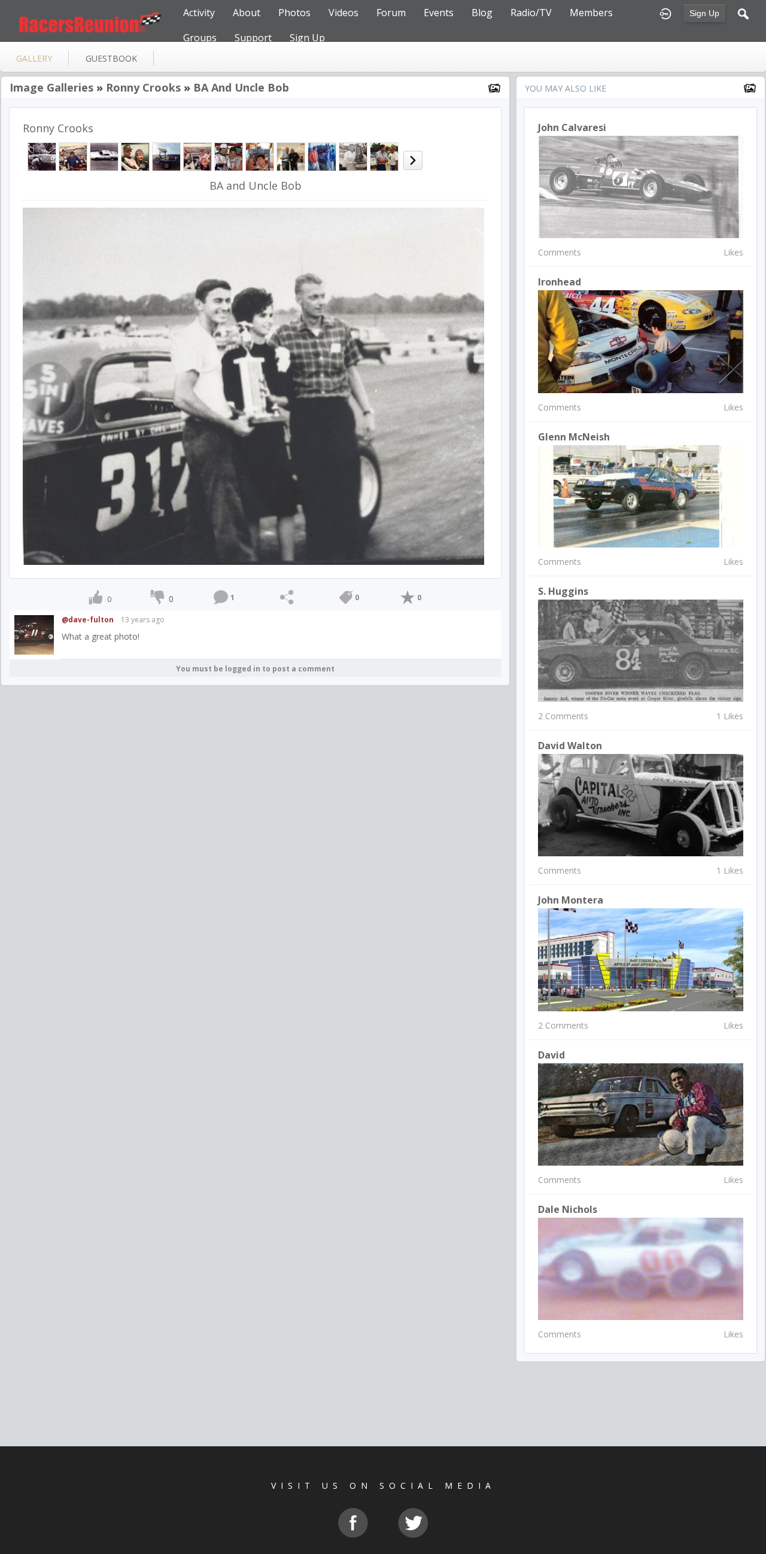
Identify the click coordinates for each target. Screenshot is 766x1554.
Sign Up (704, 13)
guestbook (111, 58)
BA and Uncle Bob (241, 87)
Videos (343, 12)
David (551, 1055)
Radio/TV (531, 12)
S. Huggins (563, 591)
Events (439, 12)
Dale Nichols (567, 1209)
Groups (200, 37)
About (246, 12)
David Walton (570, 745)
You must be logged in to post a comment (255, 669)
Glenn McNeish (574, 436)
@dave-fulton (88, 620)
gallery (34, 58)
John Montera (570, 900)
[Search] (743, 12)
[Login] (665, 12)
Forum (391, 12)
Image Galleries (51, 87)
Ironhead (559, 281)
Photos (294, 12)
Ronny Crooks (143, 87)
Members (591, 12)
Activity (199, 12)
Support (253, 37)
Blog (482, 12)
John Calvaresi (572, 127)
